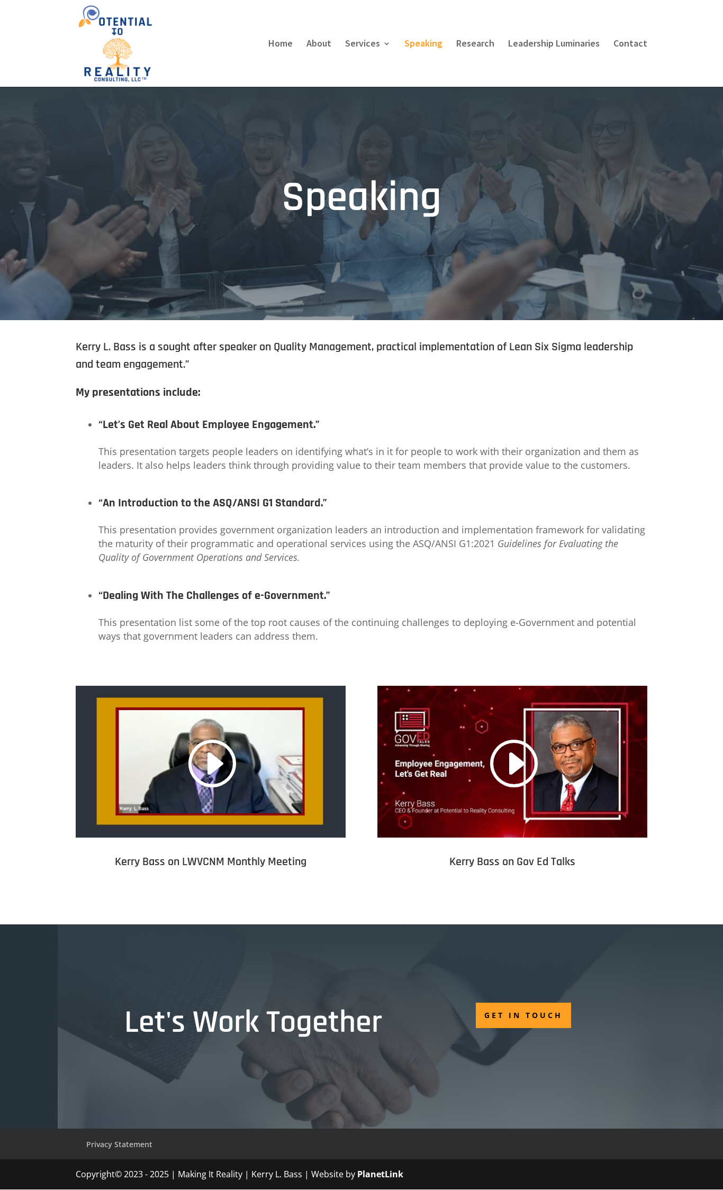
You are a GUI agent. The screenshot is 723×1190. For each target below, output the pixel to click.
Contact (630, 44)
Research (475, 44)
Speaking (423, 44)
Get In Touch (523, 1015)
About (318, 44)
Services (362, 44)
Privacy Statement (119, 1144)
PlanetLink (380, 1174)
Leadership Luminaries (554, 44)
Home (280, 44)
